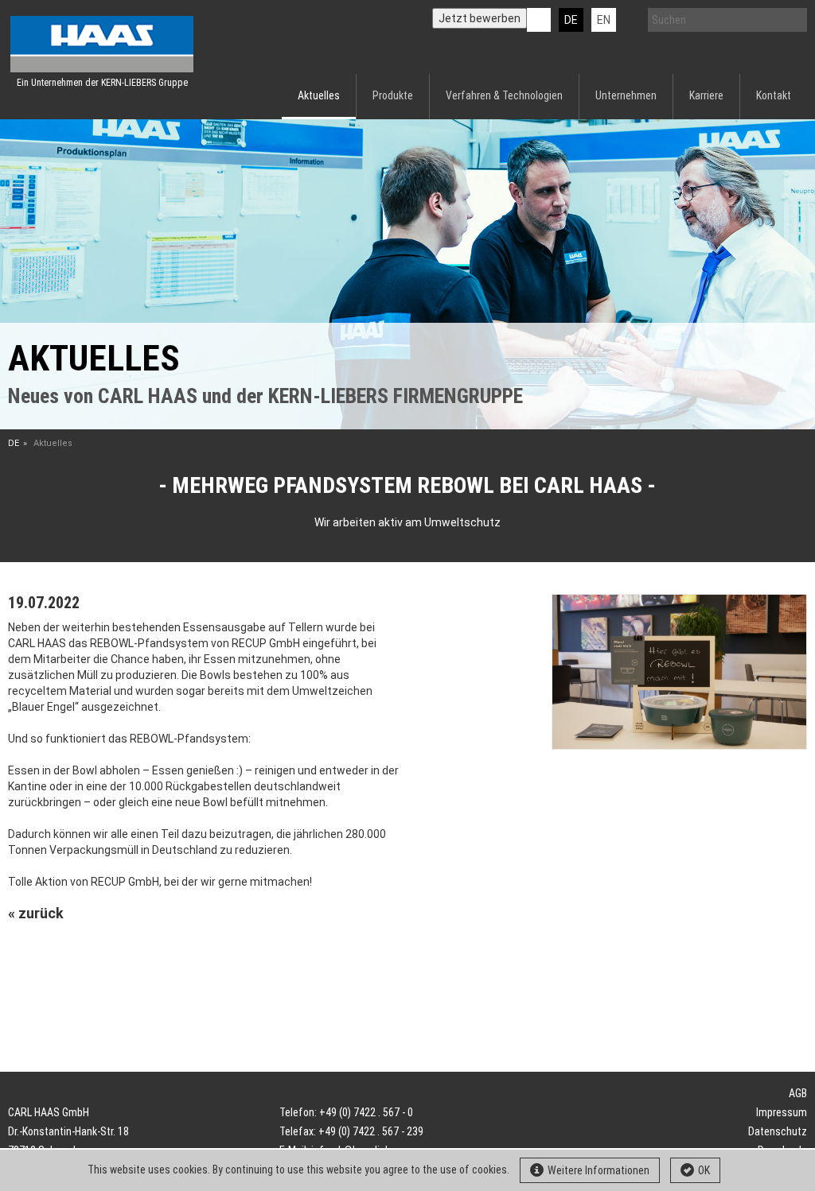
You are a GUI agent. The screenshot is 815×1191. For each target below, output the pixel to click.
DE (571, 20)
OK (704, 1170)
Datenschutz (777, 1131)
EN (603, 20)
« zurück (36, 913)
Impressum (781, 1112)
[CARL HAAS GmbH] (101, 44)
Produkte (392, 95)
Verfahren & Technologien (504, 95)
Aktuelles (319, 95)
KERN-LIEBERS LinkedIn (539, 20)
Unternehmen (626, 95)
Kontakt (773, 95)
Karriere (706, 95)
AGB (798, 1093)
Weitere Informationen (598, 1170)
